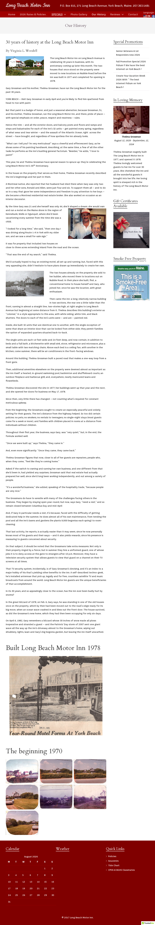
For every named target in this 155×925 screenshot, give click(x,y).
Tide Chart (113, 865)
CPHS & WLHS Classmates (121, 870)
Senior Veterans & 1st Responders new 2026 (128, 53)
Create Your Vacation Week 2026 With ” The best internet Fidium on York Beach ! (130, 81)
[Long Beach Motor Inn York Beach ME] (22, 771)
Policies (112, 856)
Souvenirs (113, 861)
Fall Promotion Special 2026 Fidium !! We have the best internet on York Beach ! (131, 65)
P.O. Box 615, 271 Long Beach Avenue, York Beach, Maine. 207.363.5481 (104, 5)
